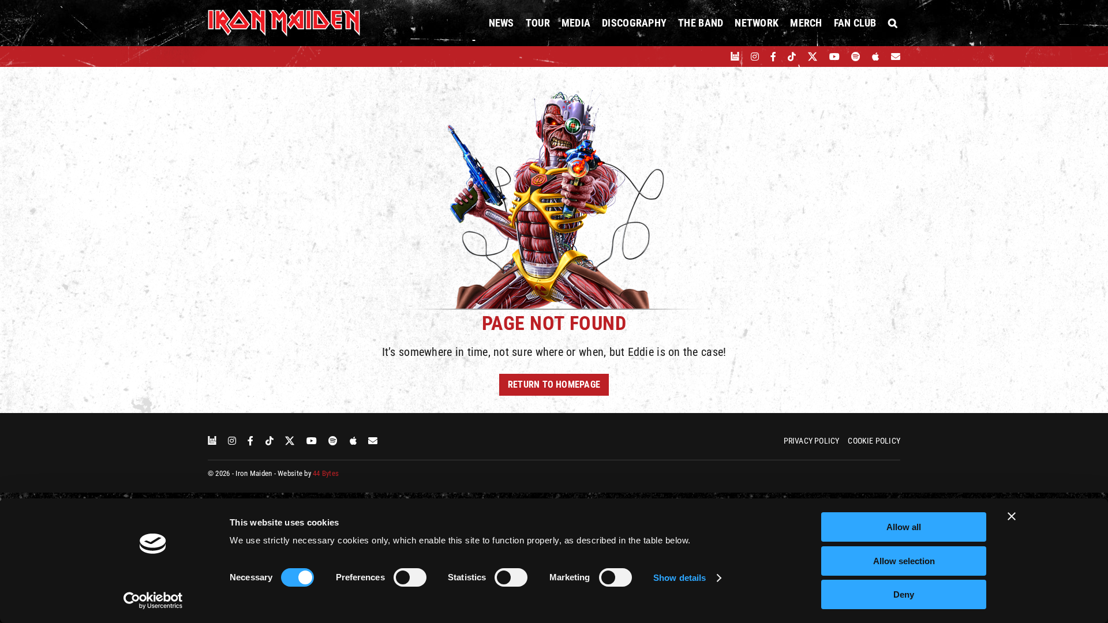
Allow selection (904, 561)
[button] (892, 23)
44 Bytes (326, 473)
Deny (903, 594)
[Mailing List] (895, 56)
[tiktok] (792, 56)
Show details (679, 578)
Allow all (903, 527)
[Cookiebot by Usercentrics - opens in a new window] (153, 600)
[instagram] (755, 56)
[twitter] (813, 56)
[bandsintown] (735, 56)
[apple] (875, 56)
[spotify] (855, 56)
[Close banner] (1012, 516)
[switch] (410, 577)
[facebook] (773, 56)
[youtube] (834, 56)
